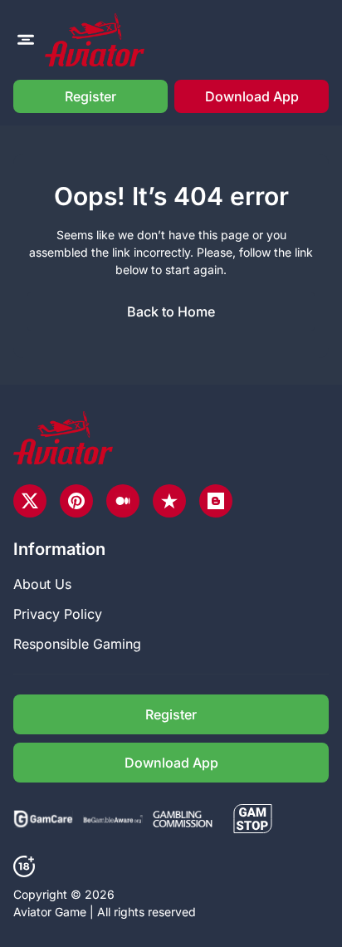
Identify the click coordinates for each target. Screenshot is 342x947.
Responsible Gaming (77, 643)
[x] (29, 501)
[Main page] (94, 39)
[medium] (122, 501)
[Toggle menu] (25, 39)
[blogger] (215, 501)
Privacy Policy (57, 614)
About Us (42, 584)
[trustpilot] (169, 501)
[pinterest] (76, 501)
